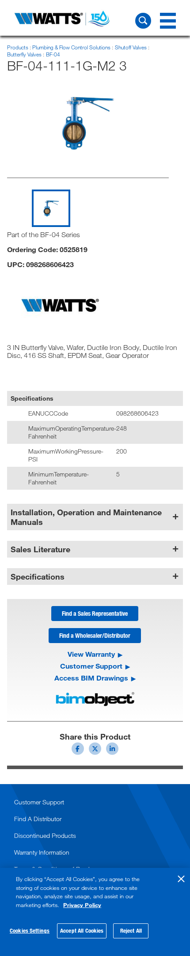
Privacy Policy (82, 904)
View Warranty (91, 654)
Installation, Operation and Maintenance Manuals (86, 517)
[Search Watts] (143, 21)
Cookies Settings (29, 930)
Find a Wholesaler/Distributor (94, 635)
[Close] (181, 878)
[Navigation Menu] (168, 21)
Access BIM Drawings (91, 678)
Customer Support (91, 666)
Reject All (131, 930)
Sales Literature (40, 549)
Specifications (38, 576)
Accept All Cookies (81, 930)
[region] (95, 912)
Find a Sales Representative (95, 613)
